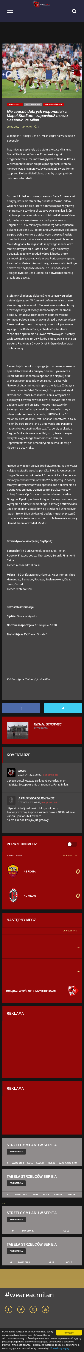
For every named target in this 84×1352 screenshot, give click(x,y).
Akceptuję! (69, 1332)
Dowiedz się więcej (59, 1348)
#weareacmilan (29, 1294)
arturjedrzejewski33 (36, 798)
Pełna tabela (16, 1151)
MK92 (22, 770)
